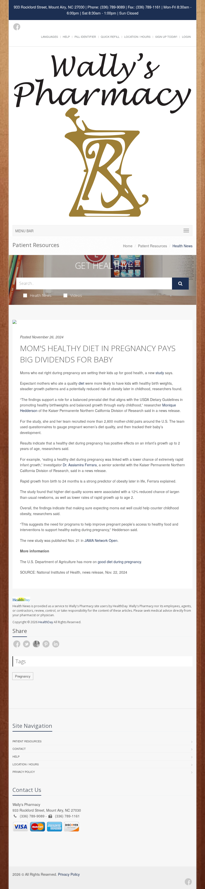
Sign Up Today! (166, 37)
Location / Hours (137, 37)
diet (81, 383)
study (160, 372)
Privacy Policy (23, 772)
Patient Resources (152, 245)
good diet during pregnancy (119, 561)
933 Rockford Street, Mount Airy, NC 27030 (49, 7)
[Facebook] (16, 26)
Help (66, 37)
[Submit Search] (180, 284)
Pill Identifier (85, 37)
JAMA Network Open (101, 540)
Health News (41, 295)
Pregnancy (22, 676)
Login (186, 37)
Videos (76, 295)
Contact (19, 749)
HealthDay (45, 622)
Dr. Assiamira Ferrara (80, 464)
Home (127, 245)
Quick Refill (110, 37)
